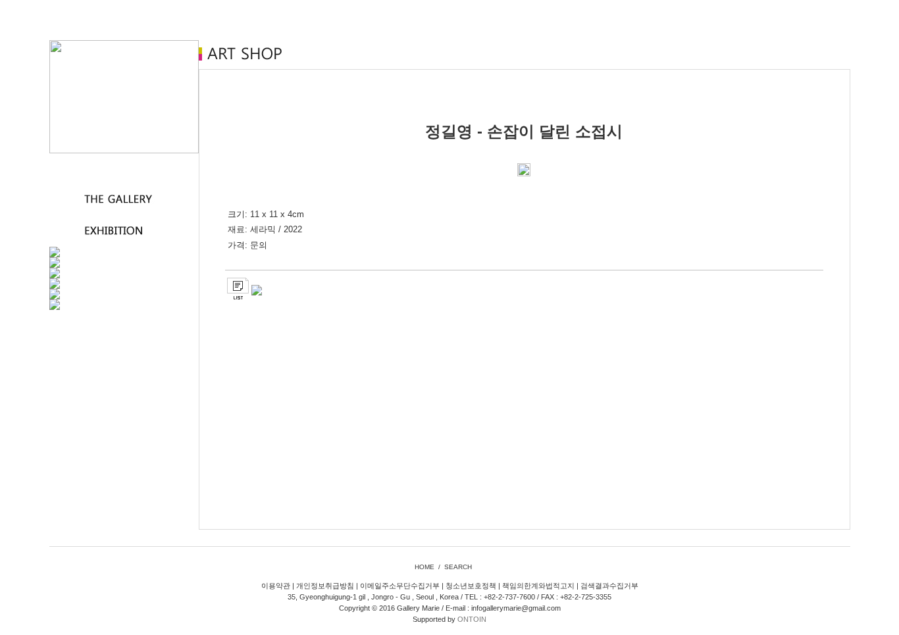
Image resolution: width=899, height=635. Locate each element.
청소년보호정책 (471, 586)
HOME (424, 567)
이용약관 (275, 586)
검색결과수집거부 (609, 586)
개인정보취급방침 (325, 586)
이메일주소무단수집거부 (400, 586)
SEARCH (458, 567)
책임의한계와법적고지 (538, 586)
